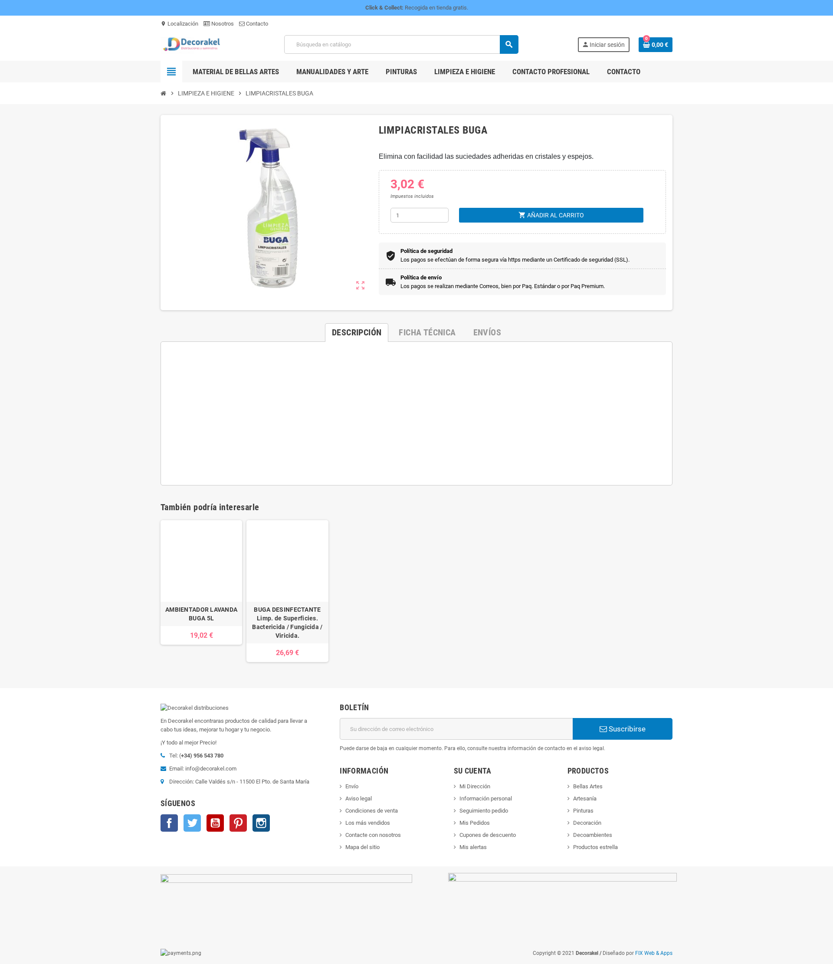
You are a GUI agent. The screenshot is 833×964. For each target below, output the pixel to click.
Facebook (169, 823)
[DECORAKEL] (193, 44)
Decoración (587, 823)
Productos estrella (595, 847)
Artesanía (585, 798)
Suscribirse (626, 729)
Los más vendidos (367, 823)
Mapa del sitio (362, 847)
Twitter (192, 823)
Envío (351, 786)
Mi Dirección (474, 786)
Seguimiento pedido (483, 810)
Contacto (256, 23)
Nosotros (222, 23)
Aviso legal (358, 798)
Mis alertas (473, 847)
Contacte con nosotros (373, 835)
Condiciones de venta (371, 810)
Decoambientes (592, 835)
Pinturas (583, 810)
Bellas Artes (588, 786)
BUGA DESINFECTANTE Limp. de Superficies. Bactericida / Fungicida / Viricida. (287, 622)
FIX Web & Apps (653, 953)
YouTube (215, 823)
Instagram (261, 823)
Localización (179, 23)
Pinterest (238, 823)
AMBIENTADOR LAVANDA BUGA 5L (201, 614)
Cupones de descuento (487, 835)
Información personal (485, 798)
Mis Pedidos (474, 823)
